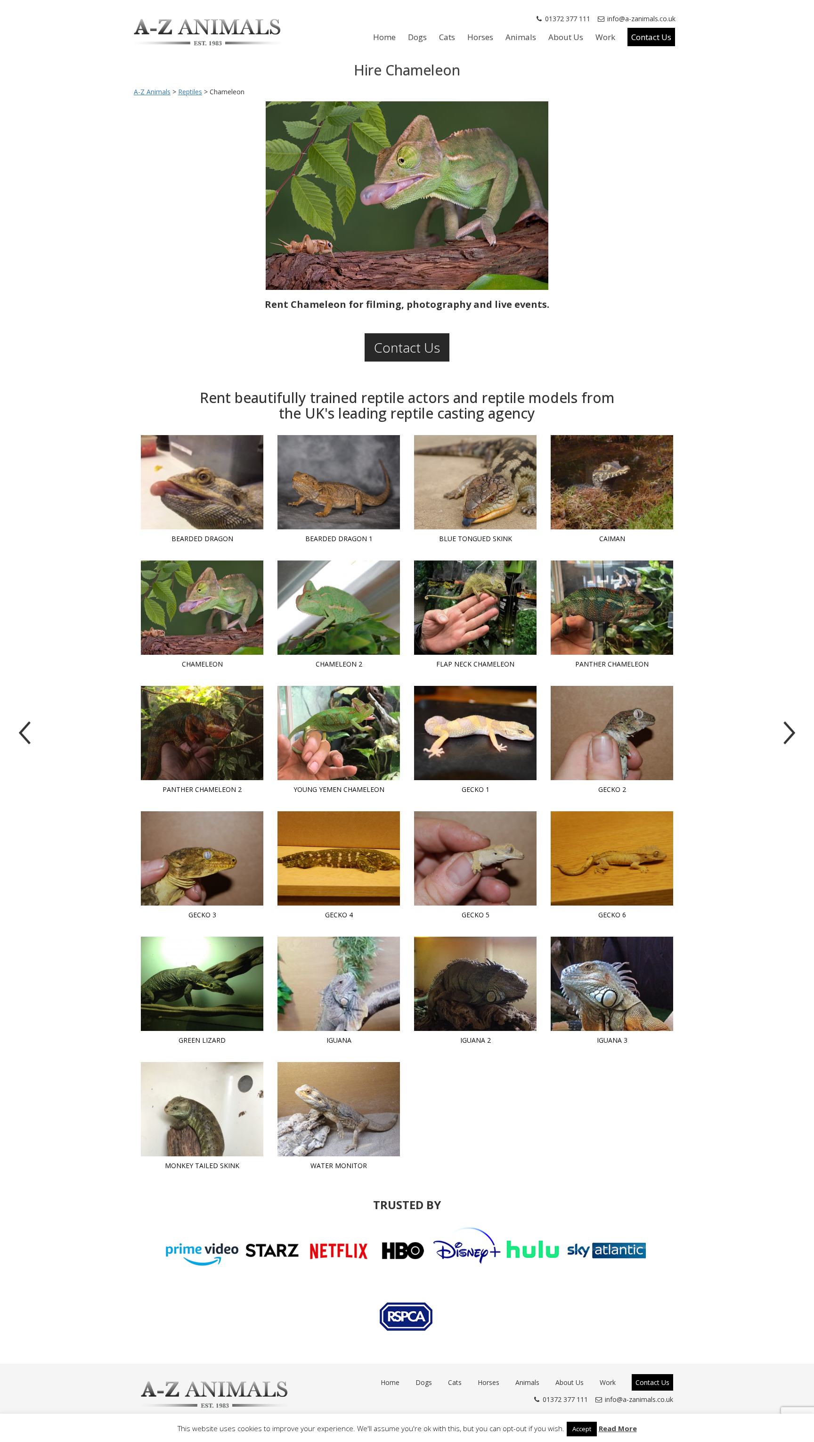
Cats (447, 37)
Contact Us (651, 37)
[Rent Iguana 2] (475, 984)
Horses (480, 37)
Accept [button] (581, 1429)
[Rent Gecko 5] (475, 858)
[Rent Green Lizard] (202, 984)
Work (605, 37)
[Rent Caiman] (612, 482)
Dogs (417, 37)
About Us (565, 37)
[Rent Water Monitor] (338, 1109)
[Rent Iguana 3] (612, 984)
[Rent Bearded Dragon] (202, 482)
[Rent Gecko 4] (338, 858)
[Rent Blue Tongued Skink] (475, 482)
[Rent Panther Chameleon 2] (202, 733)
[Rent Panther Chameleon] (612, 607)
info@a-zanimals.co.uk (641, 18)
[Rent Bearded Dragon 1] (338, 482)
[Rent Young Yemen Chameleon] (338, 733)
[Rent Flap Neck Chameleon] (475, 607)
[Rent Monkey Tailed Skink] (202, 1109)
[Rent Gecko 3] (202, 858)
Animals (520, 37)
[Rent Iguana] (338, 984)
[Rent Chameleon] (202, 607)
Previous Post (25, 733)
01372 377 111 (567, 18)
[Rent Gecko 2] (612, 733)
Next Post (789, 733)
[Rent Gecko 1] (475, 733)
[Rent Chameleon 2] (338, 607)
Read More (618, 1428)
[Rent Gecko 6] (612, 858)
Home (384, 37)
